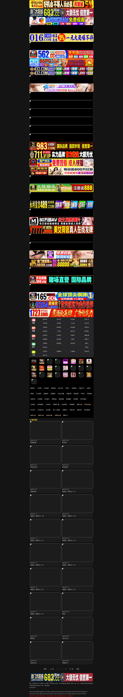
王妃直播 (40, 399)
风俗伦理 (87, 351)
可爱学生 (73, 335)
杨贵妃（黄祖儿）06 (69, 540)
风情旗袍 (45, 339)
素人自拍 (87, 323)
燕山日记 (65, 638)
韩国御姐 (59, 327)
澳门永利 (60, 388)
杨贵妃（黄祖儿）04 (69, 565)
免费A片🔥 (41, 415)
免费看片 (65, 410)
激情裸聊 (72, 404)
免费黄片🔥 (58, 415)
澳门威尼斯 (87, 410)
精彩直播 (76, 393)
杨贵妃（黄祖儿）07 (37, 540)
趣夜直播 (61, 399)
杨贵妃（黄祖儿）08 (69, 516)
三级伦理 (45, 323)
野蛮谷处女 (34, 467)
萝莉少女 (87, 319)
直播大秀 (79, 410)
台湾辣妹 (45, 327)
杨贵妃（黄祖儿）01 (37, 614)
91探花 (59, 331)
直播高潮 (69, 393)
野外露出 (87, 331)
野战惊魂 (33, 442)
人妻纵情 (73, 351)
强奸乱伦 (59, 319)
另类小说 (45, 355)
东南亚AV (86, 327)
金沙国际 (48, 410)
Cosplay (73, 323)
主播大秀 (32, 399)
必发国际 (75, 399)
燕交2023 (33, 663)
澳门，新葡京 (56, 410)
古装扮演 (45, 335)
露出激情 (59, 343)
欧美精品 (73, 319)
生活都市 (45, 351)
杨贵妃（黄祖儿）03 (37, 589)
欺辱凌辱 (45, 331)
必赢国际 (46, 393)
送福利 (88, 388)
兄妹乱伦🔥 (49, 415)
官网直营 (53, 388)
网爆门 (86, 343)
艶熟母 (32, 638)
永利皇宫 (48, 404)
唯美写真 (73, 343)
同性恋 (86, 347)
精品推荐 (45, 319)
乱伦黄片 (47, 399)
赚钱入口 (65, 415)
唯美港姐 (73, 327)
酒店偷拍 (89, 393)
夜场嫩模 (68, 399)
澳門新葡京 (41, 404)
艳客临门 (65, 663)
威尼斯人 (32, 388)
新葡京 (32, 393)
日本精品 (59, 323)
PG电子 (67, 388)
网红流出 (73, 331)
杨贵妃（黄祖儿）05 (37, 565)
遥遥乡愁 (33, 491)
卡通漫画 (45, 343)
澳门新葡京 (83, 399)
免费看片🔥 (56, 404)
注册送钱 (74, 388)
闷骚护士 (87, 339)
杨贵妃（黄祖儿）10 (69, 491)
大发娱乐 (32, 404)
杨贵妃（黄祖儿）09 (37, 516)
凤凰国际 (53, 393)
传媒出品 (45, 347)
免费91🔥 (33, 415)
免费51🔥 (79, 404)
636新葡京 (64, 404)
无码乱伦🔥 (87, 404)
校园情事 (59, 351)
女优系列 (59, 335)
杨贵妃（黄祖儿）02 (69, 589)
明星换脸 (59, 339)
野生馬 (64, 442)
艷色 (63, 614)
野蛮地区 (65, 467)
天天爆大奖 (41, 410)
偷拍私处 (54, 399)
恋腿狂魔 (87, 335)
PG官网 (40, 388)
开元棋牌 (46, 388)
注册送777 (81, 388)
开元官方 (32, 410)
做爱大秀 (72, 410)
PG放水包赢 (61, 393)
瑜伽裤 (72, 339)
